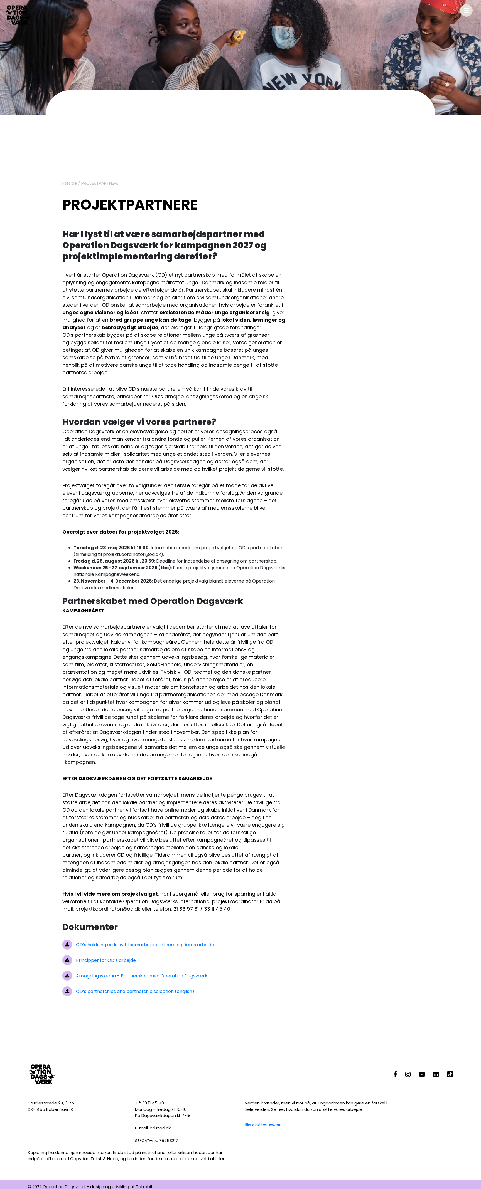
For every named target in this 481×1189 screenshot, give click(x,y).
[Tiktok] (450, 1075)
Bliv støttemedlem (264, 1124)
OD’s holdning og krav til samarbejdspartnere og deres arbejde (144, 945)
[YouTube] (422, 1075)
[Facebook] (395, 1075)
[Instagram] (408, 1075)
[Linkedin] (436, 1075)
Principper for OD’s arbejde (105, 960)
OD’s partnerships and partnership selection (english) (134, 991)
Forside (69, 183)
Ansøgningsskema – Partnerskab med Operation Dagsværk (141, 976)
